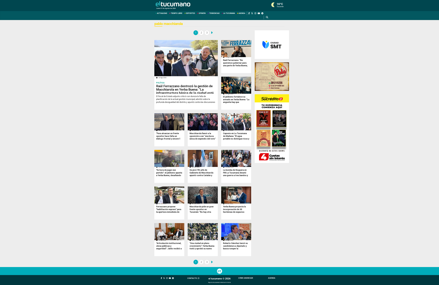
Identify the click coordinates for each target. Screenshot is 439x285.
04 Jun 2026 (162, 167)
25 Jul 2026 (195, 130)
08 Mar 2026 (195, 203)
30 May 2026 (229, 167)
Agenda (242, 13)
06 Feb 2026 (162, 240)
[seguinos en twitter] (251, 13)
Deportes (190, 13)
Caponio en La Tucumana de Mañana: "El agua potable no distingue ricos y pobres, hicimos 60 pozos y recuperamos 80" (236, 138)
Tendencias (214, 13)
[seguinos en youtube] (258, 13)
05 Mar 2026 (229, 203)
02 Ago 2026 (229, 94)
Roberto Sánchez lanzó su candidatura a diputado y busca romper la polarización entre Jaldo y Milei (235, 248)
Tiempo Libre (176, 13)
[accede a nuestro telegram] (261, 13)
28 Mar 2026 (162, 203)
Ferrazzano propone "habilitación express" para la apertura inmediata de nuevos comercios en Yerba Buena (169, 212)
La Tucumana (229, 13)
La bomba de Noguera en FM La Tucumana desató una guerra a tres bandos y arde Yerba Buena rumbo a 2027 (235, 175)
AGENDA (271, 278)
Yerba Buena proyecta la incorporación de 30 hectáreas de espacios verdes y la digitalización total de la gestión (235, 212)
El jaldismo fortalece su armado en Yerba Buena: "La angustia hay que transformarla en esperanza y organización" (236, 102)
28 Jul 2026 (162, 130)
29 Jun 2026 (229, 130)
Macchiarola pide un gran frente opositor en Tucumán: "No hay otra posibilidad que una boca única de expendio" (202, 212)
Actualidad (162, 13)
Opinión (202, 13)
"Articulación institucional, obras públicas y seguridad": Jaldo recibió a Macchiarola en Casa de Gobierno (169, 248)
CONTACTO (192, 278)
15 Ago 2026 (229, 57)
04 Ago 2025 (229, 240)
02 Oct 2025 (195, 240)
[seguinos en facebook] (248, 13)
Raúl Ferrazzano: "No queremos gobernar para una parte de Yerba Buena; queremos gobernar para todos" (235, 65)
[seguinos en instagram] (254, 13)
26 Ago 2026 (162, 77)
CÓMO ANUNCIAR (245, 278)
